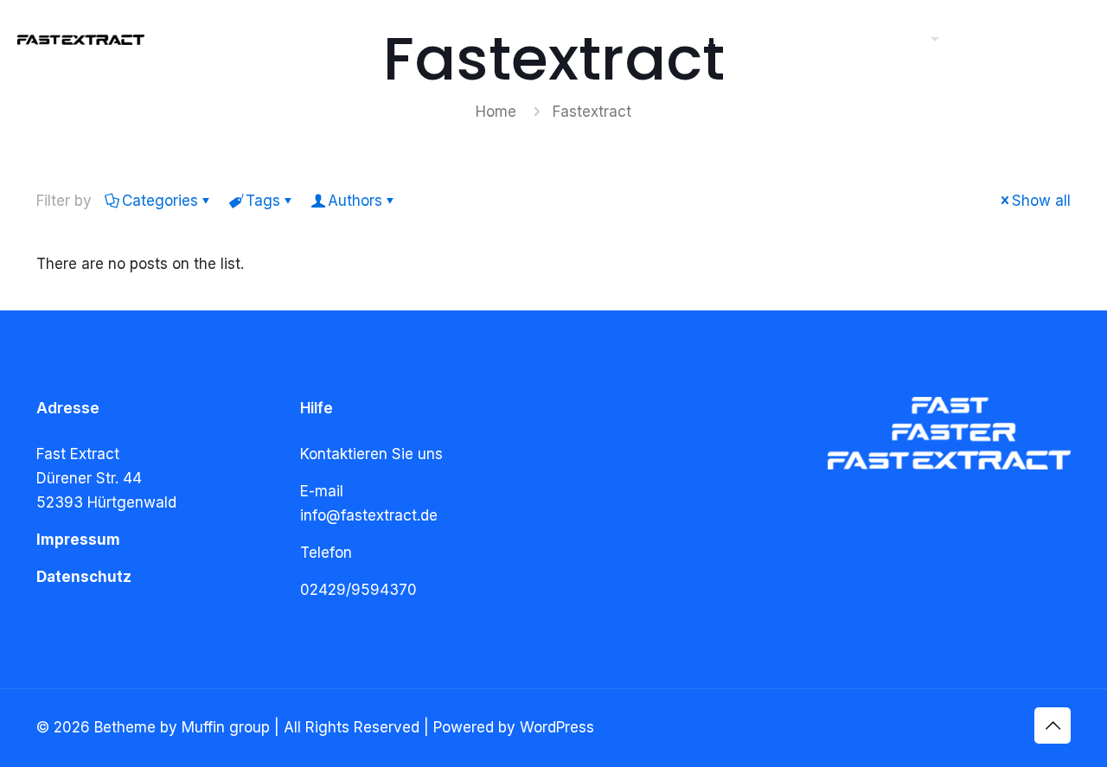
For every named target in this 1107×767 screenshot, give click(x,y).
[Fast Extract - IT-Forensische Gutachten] (80, 39)
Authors (355, 200)
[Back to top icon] (1052, 725)
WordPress (557, 727)
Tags (263, 200)
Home (496, 111)
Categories (160, 200)
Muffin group (226, 727)
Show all (1041, 200)
